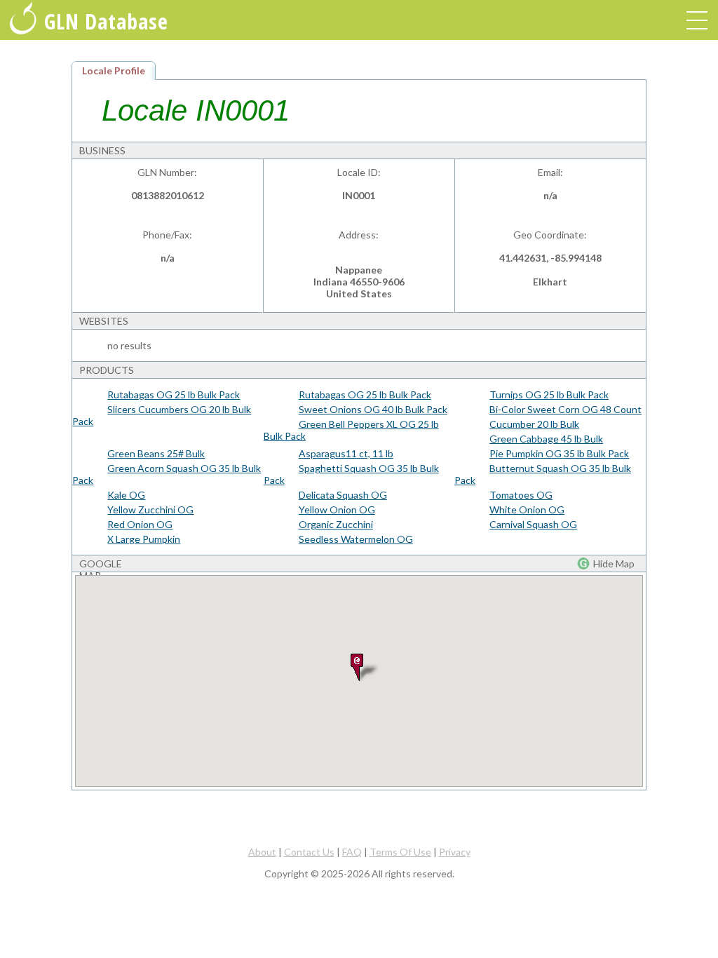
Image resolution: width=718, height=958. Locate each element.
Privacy (454, 852)
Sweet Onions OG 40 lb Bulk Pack (373, 409)
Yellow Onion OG (337, 509)
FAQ (352, 852)
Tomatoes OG (521, 495)
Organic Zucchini (336, 524)
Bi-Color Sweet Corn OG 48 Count (565, 409)
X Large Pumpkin (143, 539)
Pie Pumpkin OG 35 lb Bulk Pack (559, 453)
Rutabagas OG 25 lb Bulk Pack (173, 394)
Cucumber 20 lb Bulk (534, 424)
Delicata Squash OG (343, 495)
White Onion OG (526, 509)
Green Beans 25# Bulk (156, 453)
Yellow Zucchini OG (150, 509)
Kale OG (126, 495)
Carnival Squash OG (533, 524)
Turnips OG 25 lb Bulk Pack (549, 394)
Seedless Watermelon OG (356, 539)
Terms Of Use (400, 852)
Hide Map (614, 563)
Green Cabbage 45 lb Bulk (546, 439)
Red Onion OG (139, 524)
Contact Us (309, 852)
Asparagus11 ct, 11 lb (346, 453)
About (262, 852)
